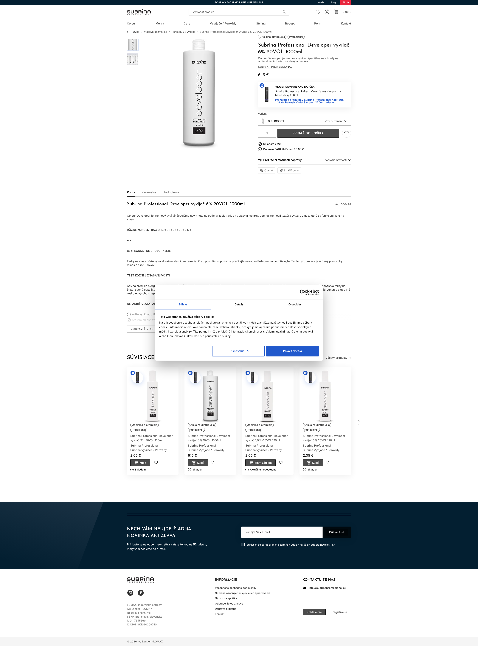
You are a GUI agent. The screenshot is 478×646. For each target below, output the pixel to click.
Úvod (136, 31)
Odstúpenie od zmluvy (229, 603)
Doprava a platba (225, 608)
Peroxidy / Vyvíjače (183, 31)
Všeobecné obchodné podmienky (235, 587)
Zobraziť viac (142, 328)
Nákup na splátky (226, 598)
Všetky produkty (336, 357)
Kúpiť (142, 462)
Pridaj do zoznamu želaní (346, 133)
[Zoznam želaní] (318, 12)
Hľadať (284, 12)
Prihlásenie (314, 612)
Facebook (140, 592)
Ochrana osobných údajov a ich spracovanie (242, 593)
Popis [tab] (131, 192)
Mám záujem (263, 462)
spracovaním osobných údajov (280, 544)
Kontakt (219, 614)
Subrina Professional (275, 66)
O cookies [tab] (295, 304)
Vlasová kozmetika (155, 31)
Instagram (130, 592)
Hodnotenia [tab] (171, 192)
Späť (129, 31)
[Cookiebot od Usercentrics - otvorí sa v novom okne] (302, 292)
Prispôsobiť (236, 351)
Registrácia (339, 612)
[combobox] (304, 121)
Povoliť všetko (292, 351)
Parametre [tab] (149, 192)
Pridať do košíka (308, 133)
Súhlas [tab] (183, 304)
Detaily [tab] (239, 304)
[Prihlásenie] (327, 12)
